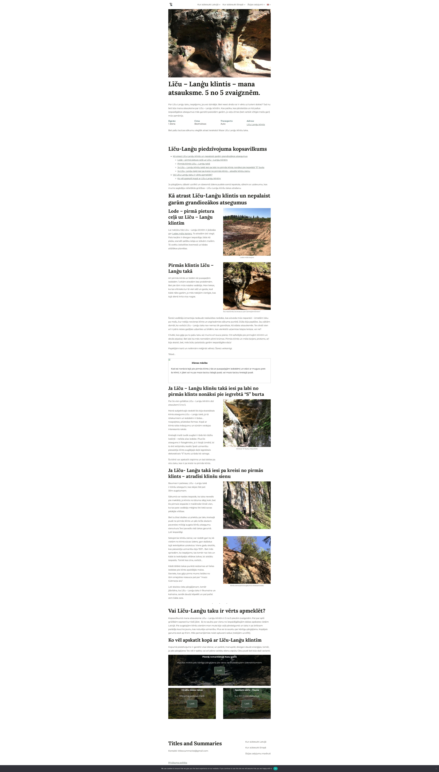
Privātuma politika (177, 762)
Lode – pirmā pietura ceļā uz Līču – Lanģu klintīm (202, 160)
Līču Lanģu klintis (256, 124)
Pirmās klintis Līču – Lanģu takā (193, 163)
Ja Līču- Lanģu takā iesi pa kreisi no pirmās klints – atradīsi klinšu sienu (213, 171)
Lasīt (219, 670)
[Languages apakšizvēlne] (270, 4)
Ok (275, 768)
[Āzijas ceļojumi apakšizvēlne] (264, 4)
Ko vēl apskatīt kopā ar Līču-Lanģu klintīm (199, 178)
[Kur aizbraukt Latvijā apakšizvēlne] (219, 4)
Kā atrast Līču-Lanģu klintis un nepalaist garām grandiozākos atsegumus (210, 156)
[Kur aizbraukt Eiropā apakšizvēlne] (244, 4)
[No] (436, 768)
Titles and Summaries (195, 743)
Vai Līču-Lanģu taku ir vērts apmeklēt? (192, 175)
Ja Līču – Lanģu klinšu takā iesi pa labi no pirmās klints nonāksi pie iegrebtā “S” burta (220, 167)
